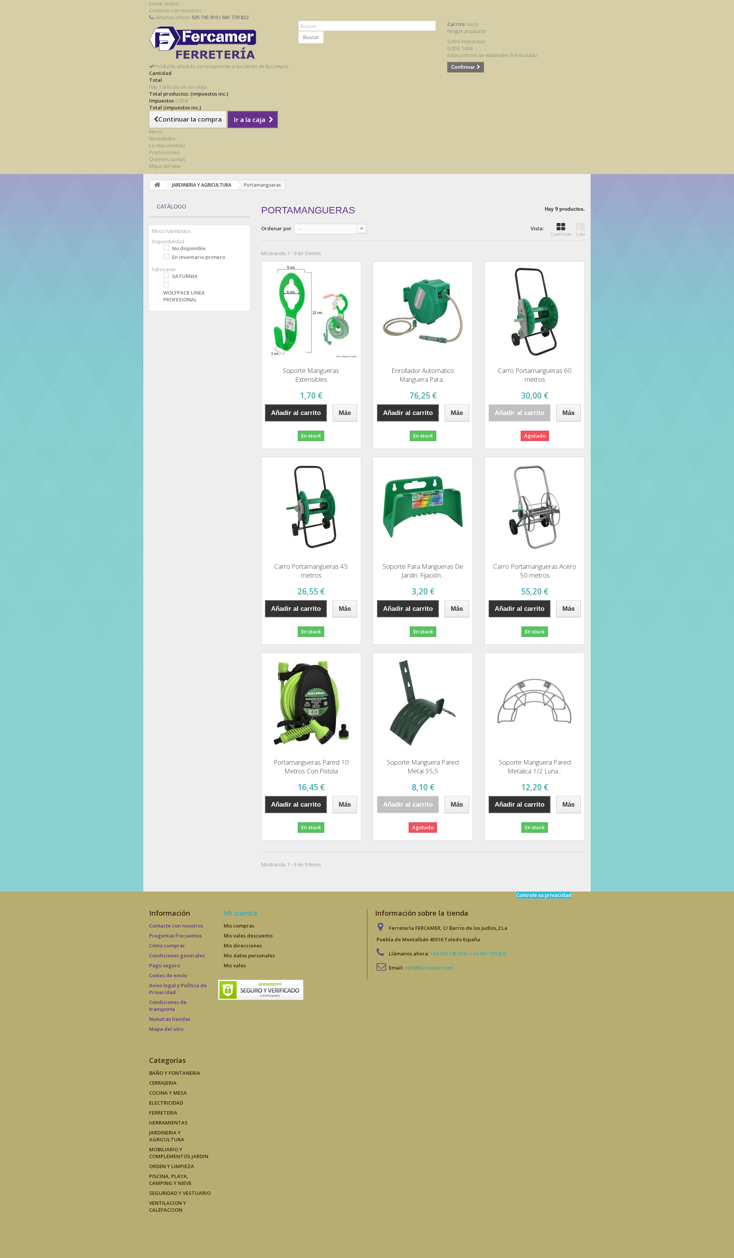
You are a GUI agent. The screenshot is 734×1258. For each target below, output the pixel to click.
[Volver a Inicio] (157, 185)
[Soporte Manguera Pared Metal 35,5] (423, 702)
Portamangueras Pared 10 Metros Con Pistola (311, 766)
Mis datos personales (249, 955)
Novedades (162, 138)
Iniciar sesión (164, 3)
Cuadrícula (560, 234)
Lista (580, 234)
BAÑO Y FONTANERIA (174, 1072)
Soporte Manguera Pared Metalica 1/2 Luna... (535, 766)
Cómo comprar (167, 945)
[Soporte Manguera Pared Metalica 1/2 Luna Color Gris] (534, 702)
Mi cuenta (240, 913)
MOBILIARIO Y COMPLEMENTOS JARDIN (178, 1153)
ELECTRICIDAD (166, 1102)
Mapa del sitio (164, 166)
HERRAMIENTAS (168, 1122)
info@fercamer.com (428, 967)
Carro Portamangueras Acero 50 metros (534, 570)
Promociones (164, 152)
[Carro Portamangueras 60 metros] (534, 311)
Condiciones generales (177, 955)
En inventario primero (198, 257)
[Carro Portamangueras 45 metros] (311, 507)
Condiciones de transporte (168, 1005)
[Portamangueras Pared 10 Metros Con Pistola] (311, 702)
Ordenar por (276, 228)
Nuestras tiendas (169, 1019)
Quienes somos (167, 159)
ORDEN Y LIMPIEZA (171, 1166)
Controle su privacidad (544, 895)
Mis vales (235, 965)
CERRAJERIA (163, 1082)
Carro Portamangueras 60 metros (535, 375)
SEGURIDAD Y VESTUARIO (180, 1193)
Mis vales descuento (248, 935)
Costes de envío (168, 975)
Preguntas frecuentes (175, 935)
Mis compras (239, 925)
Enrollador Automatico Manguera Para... (422, 375)
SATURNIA (185, 276)
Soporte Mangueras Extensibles (311, 375)
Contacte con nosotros (175, 10)
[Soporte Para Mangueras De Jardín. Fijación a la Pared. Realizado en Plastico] (423, 507)
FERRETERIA (163, 1112)
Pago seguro (164, 965)
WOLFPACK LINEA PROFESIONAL (184, 296)
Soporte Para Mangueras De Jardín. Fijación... (423, 570)
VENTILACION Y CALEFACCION (167, 1206)
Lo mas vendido (167, 145)
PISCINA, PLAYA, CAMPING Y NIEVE (170, 1179)
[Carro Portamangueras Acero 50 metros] (534, 507)
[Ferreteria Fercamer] (218, 44)
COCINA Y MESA (168, 1092)
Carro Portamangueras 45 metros (311, 570)
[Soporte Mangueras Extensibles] (311, 311)
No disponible (189, 248)
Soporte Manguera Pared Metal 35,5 (423, 766)
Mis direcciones (243, 945)
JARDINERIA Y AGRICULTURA (166, 1136)
